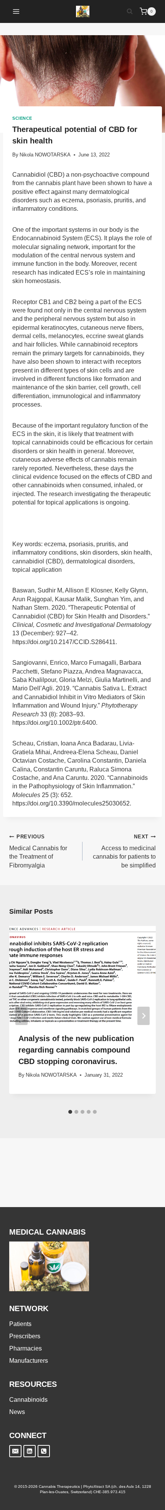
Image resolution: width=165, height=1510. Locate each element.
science (22, 118)
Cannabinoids (28, 1399)
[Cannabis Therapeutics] (82, 12)
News (17, 1412)
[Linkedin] (29, 1451)
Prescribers (24, 1336)
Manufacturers (28, 1360)
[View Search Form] (130, 11)
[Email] (15, 1451)
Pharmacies (25, 1348)
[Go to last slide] (21, 1016)
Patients (20, 1324)
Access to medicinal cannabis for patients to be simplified (124, 851)
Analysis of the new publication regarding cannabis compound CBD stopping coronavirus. (76, 1050)
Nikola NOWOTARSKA (45, 155)
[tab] (70, 1112)
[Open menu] (16, 11)
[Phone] (44, 1451)
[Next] (143, 1016)
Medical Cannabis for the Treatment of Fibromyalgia (38, 851)
